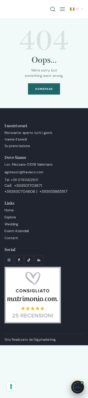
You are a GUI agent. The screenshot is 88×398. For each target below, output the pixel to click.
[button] (62, 9)
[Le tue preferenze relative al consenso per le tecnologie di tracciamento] (11, 386)
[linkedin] (38, 260)
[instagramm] (9, 260)
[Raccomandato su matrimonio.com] (33, 269)
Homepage (44, 89)
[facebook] (18, 260)
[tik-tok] (28, 260)
